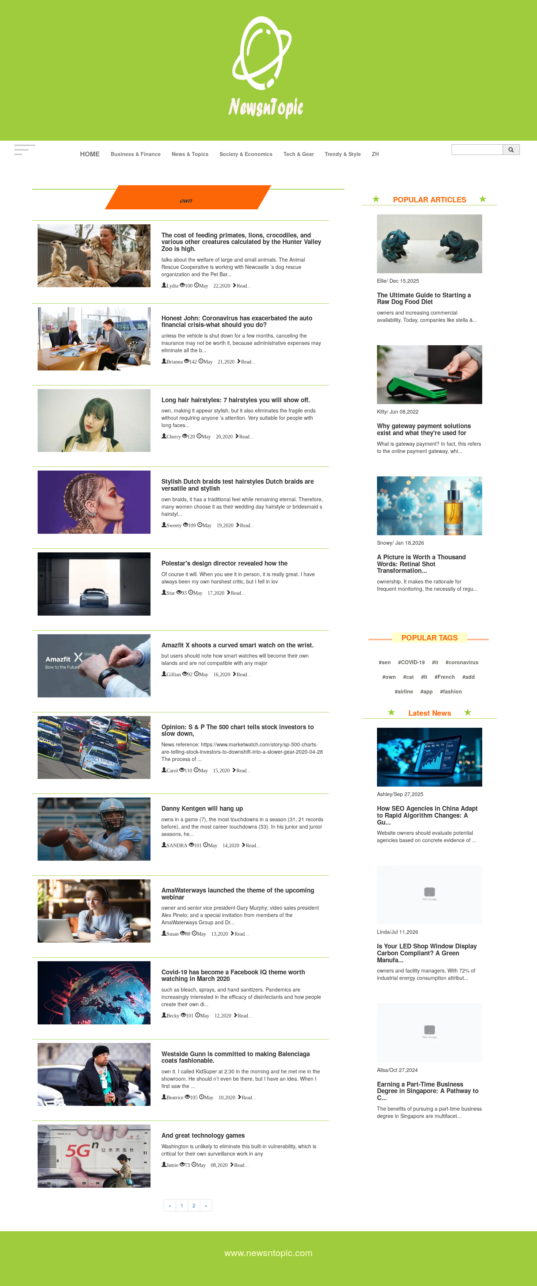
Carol (172, 770)
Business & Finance (136, 153)
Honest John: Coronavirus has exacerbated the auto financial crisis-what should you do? (236, 321)
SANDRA (177, 845)
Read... (244, 285)
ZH (375, 153)
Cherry (174, 436)
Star (171, 592)
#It (424, 676)
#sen (385, 662)
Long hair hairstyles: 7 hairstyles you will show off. (235, 399)
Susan (173, 933)
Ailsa (382, 1069)
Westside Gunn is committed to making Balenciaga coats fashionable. (235, 1057)
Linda (383, 931)
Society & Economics (246, 153)
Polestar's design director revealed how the (224, 563)
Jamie (172, 1164)
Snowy (384, 542)
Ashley (384, 794)
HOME (90, 154)
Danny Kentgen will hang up (202, 808)
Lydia (172, 285)
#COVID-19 (411, 662)
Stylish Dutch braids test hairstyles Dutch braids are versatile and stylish (237, 484)
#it (435, 662)
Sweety (174, 525)
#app (426, 691)
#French (445, 676)
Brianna (175, 361)
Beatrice (175, 1097)
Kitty (382, 411)
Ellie (381, 280)
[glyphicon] (511, 149)
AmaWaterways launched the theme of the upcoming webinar (237, 893)
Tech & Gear (298, 153)
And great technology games (203, 1135)
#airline (404, 691)
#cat (408, 676)
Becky (173, 1015)
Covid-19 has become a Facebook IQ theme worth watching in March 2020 (233, 975)
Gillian (174, 674)
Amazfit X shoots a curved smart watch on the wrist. (237, 644)
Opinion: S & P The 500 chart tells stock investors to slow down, (237, 730)
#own (389, 676)
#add (468, 676)
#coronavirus (462, 662)
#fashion (451, 691)
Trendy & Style (343, 153)
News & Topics (190, 153)
